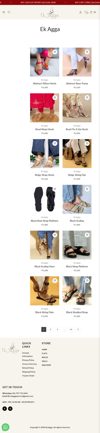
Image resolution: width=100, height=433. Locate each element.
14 (71, 329)
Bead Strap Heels (44, 129)
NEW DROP (46, 365)
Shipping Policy (28, 372)
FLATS (44, 353)
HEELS (44, 361)
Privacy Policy (28, 360)
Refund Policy (28, 368)
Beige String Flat (77, 174)
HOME (44, 349)
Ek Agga (44, 80)
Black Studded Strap (77, 312)
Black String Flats (44, 312)
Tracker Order (28, 376)
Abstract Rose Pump (77, 83)
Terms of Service (29, 364)
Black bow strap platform (44, 220)
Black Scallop (77, 220)
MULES (45, 357)
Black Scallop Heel (45, 266)
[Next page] (77, 329)
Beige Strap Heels (44, 174)
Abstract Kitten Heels (44, 83)
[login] (80, 12)
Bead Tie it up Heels (77, 129)
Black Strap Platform (77, 266)
